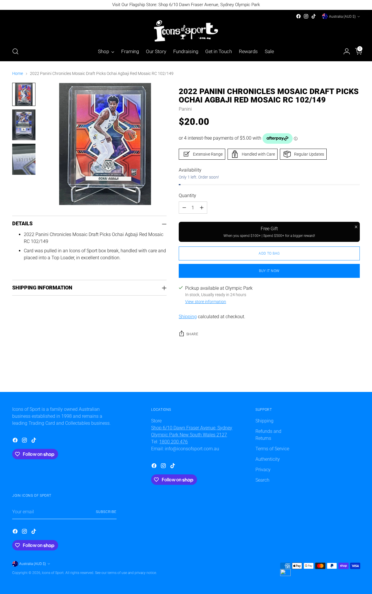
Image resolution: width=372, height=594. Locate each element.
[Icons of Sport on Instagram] (306, 16)
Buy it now (269, 271)
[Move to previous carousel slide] (341, 381)
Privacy (263, 469)
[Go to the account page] (344, 51)
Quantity (187, 195)
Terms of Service (272, 448)
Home (17, 73)
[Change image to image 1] (23, 94)
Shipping (188, 316)
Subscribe (106, 512)
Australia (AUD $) (342, 16)
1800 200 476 (173, 441)
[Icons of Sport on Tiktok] (313, 16)
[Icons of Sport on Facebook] (298, 16)
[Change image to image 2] (23, 125)
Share (192, 334)
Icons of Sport (53, 572)
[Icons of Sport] (186, 31)
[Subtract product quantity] (184, 207)
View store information (205, 301)
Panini (185, 109)
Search (262, 480)
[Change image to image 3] (23, 159)
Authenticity (267, 459)
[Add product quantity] (201, 207)
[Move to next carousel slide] (355, 381)
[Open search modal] (15, 51)
